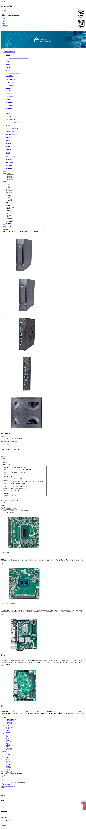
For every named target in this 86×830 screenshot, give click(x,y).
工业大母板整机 (9, 76)
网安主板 (8, 113)
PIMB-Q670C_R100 (13, 128)
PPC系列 (8, 67)
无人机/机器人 (9, 137)
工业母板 (8, 125)
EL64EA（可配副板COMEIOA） (8, 603)
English (4, 11)
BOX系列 (8, 55)
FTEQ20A (11, 90)
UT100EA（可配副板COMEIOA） (17, 122)
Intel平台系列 (9, 159)
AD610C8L (11, 116)
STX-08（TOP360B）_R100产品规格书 (10, 500)
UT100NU (11, 110)
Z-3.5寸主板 (9, 93)
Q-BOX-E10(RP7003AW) (14, 73)
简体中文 (5, 10)
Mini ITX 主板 (9, 82)
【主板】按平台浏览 (9, 156)
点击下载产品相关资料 (23, 510)
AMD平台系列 (9, 162)
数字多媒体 (8, 149)
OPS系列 (8, 64)
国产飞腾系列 (9, 165)
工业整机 (8, 70)
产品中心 (16, 232)
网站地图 (3, 787)
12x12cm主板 (9, 108)
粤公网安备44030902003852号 (9, 786)
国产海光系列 (9, 168)
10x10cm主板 (9, 102)
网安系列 (8, 61)
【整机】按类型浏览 (9, 52)
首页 (4, 18)
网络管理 (8, 153)
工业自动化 (8, 143)
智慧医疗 (8, 146)
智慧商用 (8, 140)
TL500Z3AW (12, 96)
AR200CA (11, 105)
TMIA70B (11, 85)
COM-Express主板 (10, 119)
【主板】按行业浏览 (9, 134)
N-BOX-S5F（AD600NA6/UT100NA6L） (18, 58)
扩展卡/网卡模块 (10, 131)
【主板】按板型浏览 (9, 79)
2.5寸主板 (8, 88)
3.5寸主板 (8, 99)
